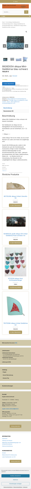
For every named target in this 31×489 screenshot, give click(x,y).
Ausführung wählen (15, 287)
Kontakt (4, 452)
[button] (26, 31)
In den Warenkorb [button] (15, 205)
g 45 (14, 103)
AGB (16, 342)
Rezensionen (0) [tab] (8, 111)
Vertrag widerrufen (15, 426)
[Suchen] (26, 12)
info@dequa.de (4, 170)
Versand (14, 76)
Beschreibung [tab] (7, 108)
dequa (8, 101)
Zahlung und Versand (7, 440)
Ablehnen (15, 479)
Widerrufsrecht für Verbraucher (9, 454)
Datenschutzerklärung (8, 487)
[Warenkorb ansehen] (29, 16)
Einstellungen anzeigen (15, 483)
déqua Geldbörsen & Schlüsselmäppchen (16, 98)
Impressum (25, 487)
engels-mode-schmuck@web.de (10, 408)
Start (3, 22)
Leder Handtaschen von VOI (9, 457)
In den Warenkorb (9, 83)
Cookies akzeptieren (15, 475)
